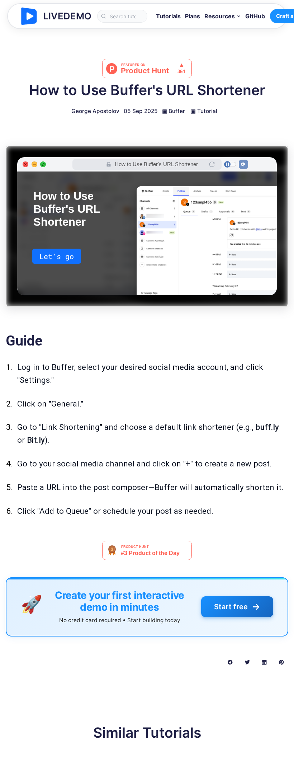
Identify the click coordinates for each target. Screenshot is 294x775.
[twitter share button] (247, 662)
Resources (219, 16)
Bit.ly (36, 440)
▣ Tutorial (204, 111)
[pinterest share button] (281, 662)
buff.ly (267, 427)
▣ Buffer (173, 111)
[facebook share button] (230, 662)
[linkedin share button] (264, 662)
